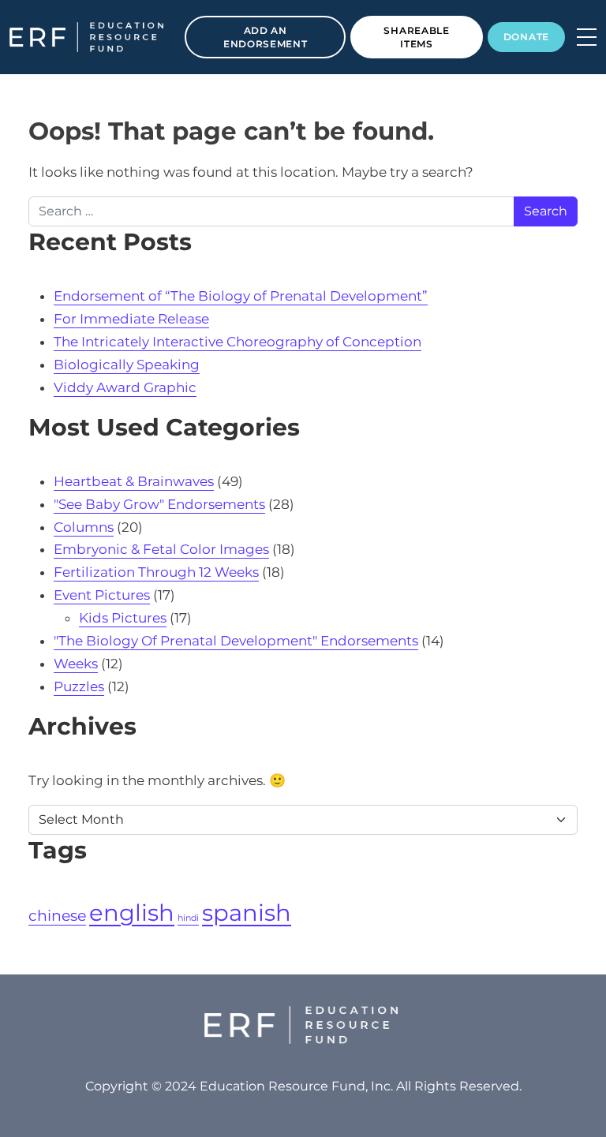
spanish (246, 912)
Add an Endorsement (265, 37)
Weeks (76, 663)
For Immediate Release (131, 319)
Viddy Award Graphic (125, 387)
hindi (188, 918)
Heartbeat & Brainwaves (134, 481)
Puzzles (79, 686)
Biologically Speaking (127, 364)
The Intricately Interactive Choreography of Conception (237, 342)
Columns (84, 527)
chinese (57, 916)
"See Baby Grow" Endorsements (159, 504)
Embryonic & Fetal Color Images (161, 549)
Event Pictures (102, 595)
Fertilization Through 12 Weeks (156, 572)
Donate (526, 37)
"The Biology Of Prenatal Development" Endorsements (236, 641)
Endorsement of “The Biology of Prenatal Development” (241, 296)
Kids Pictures (122, 618)
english (131, 912)
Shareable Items (416, 37)
